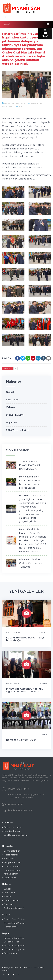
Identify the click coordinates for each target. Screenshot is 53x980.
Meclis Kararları (11, 854)
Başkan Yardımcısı (12, 827)
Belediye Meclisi (12, 831)
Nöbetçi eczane (12, 870)
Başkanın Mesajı (12, 941)
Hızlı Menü (45, 34)
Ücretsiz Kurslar (11, 866)
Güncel (10, 392)
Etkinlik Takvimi (15, 415)
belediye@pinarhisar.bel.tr (20, 810)
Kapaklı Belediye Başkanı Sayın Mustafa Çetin (26, 639)
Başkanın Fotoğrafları (14, 945)
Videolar (11, 407)
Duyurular (11, 422)
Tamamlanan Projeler (14, 923)
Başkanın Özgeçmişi (14, 938)
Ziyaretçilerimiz (13, 632)
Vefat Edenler (10, 877)
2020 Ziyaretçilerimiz (18, 430)
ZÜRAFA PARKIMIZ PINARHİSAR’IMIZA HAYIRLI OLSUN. (29, 465)
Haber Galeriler (13, 683)
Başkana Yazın (11, 953)
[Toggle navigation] (5, 17)
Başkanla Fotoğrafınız (14, 949)
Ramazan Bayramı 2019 (21, 739)
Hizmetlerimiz (11, 926)
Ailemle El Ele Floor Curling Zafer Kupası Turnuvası (30, 563)
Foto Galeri (12, 399)
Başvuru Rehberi (12, 851)
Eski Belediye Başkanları (16, 835)
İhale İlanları (9, 858)
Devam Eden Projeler (14, 919)
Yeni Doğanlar (11, 873)
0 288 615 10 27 (15, 804)
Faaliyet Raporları (12, 862)
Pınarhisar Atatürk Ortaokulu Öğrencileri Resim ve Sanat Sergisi (24, 691)
